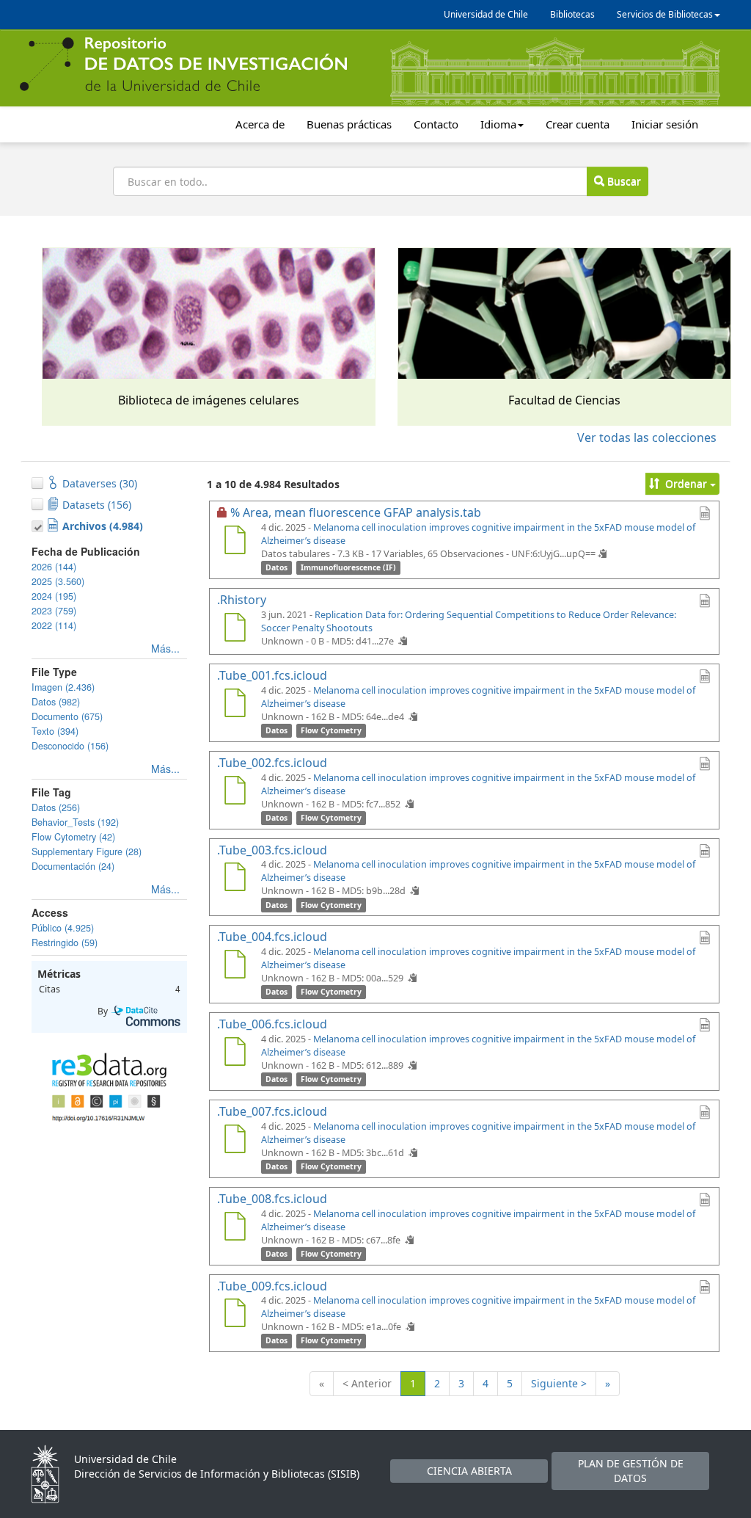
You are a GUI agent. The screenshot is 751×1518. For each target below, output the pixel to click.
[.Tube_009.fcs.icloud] (234, 1314)
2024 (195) (54, 596)
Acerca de (260, 124)
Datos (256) (56, 807)
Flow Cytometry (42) (73, 836)
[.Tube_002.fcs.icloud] (234, 792)
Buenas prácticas (349, 124)
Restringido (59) (65, 942)
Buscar (622, 181)
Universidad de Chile (486, 14)
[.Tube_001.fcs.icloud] (234, 704)
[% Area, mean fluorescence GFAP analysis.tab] (234, 541)
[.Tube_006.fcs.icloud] (234, 1053)
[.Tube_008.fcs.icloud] (234, 1228)
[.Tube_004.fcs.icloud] (234, 966)
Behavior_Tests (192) (75, 822)
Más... (165, 648)
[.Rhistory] (234, 629)
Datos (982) (56, 701)
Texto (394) (55, 731)
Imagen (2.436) (63, 687)
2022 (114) (54, 625)
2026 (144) (54, 566)
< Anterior (367, 1383)
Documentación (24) (73, 866)
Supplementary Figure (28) (87, 851)
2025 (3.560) (58, 581)
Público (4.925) (63, 927)
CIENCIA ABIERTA (469, 1471)
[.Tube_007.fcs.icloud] (234, 1140)
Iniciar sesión (664, 124)
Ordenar (686, 483)
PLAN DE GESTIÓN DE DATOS (631, 1470)
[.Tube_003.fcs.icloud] (234, 878)
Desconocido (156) (70, 745)
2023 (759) (54, 610)
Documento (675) (67, 716)
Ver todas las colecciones (647, 437)
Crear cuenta (577, 124)
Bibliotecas (572, 14)
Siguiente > (559, 1383)
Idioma (498, 124)
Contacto (436, 124)
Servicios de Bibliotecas (665, 14)
